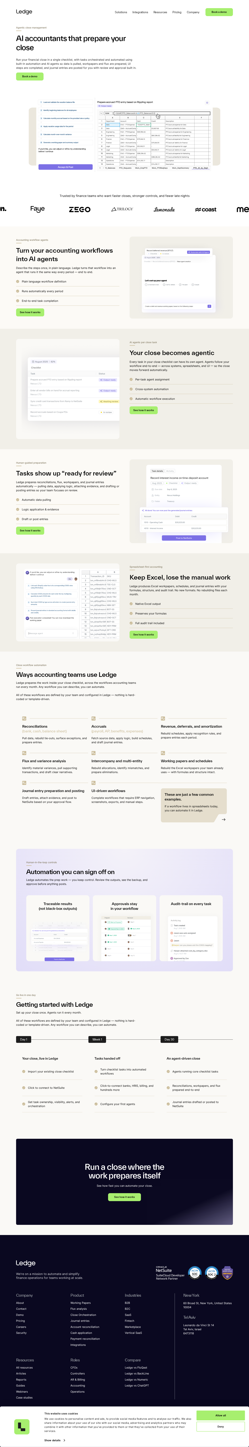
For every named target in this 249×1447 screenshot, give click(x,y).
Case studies (24, 1397)
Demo (20, 1315)
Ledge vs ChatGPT (137, 1385)
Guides (20, 1385)
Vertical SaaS (133, 1332)
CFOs (73, 1367)
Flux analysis (78, 1308)
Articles (21, 1373)
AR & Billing (77, 1379)
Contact (21, 1308)
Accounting (77, 1385)
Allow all (220, 1415)
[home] (24, 12)
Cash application (81, 1332)
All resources (24, 1367)
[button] (121, 12)
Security (21, 1332)
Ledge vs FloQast (136, 1367)
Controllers (77, 1373)
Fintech (129, 1320)
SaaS (128, 1315)
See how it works (30, 312)
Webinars (22, 1391)
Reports (21, 1379)
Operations (77, 1391)
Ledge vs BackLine (137, 1373)
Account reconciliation (84, 1327)
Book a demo (219, 12)
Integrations (78, 1345)
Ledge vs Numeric (136, 1379)
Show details (52, 1440)
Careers (21, 1327)
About (20, 1302)
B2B (127, 1302)
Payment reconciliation (85, 1338)
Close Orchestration (83, 1315)
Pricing (20, 1320)
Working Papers (80, 1302)
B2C (127, 1308)
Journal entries (79, 1320)
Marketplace (133, 1327)
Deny (220, 1426)
